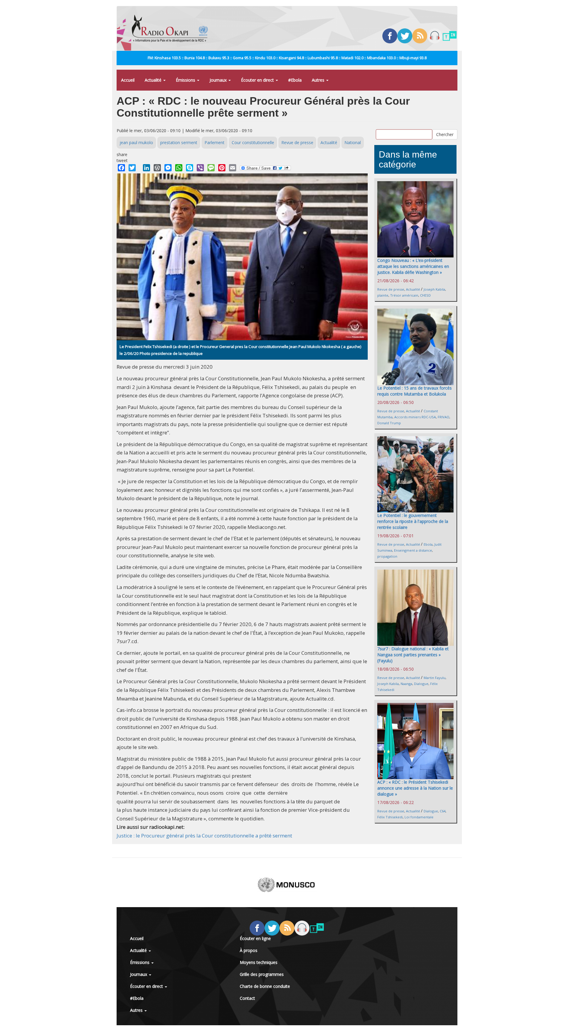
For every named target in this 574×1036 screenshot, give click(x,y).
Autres (319, 80)
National (352, 142)
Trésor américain (404, 295)
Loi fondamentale (418, 817)
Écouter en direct (258, 80)
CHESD (425, 295)
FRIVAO (443, 417)
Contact (247, 998)
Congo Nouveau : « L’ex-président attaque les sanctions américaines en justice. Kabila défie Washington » (413, 266)
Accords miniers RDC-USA (415, 417)
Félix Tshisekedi (390, 817)
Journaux (219, 80)
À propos (248, 950)
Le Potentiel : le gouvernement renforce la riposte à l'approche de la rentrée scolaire (412, 521)
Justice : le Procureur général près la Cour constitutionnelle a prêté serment (204, 835)
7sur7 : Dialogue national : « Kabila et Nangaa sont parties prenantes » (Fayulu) (413, 654)
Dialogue (421, 683)
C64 (442, 811)
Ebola (428, 544)
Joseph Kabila (434, 289)
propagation (387, 556)
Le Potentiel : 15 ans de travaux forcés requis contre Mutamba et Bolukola (414, 391)
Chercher (445, 134)
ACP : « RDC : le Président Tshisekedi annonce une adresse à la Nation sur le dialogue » (415, 788)
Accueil (128, 80)
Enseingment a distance (413, 550)
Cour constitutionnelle (253, 142)
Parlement (214, 142)
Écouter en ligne (255, 938)
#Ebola (295, 80)
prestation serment (178, 142)
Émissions (186, 80)
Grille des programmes (262, 974)
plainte (382, 295)
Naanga (406, 683)
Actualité (154, 80)
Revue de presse (297, 142)
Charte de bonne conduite (265, 986)
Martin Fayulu (434, 677)
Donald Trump (389, 423)
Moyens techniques (258, 962)
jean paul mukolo (136, 142)
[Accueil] (172, 28)
